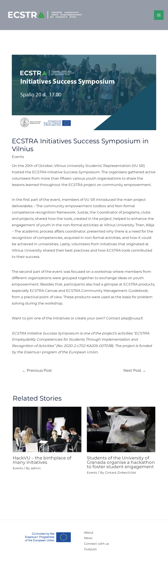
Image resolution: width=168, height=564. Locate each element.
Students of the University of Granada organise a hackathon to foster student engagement (121, 462)
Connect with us (96, 544)
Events (18, 157)
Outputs (90, 549)
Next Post (134, 370)
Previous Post (37, 370)
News (88, 538)
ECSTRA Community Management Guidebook (107, 291)
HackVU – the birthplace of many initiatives (42, 460)
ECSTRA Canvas (44, 291)
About (88, 532)
